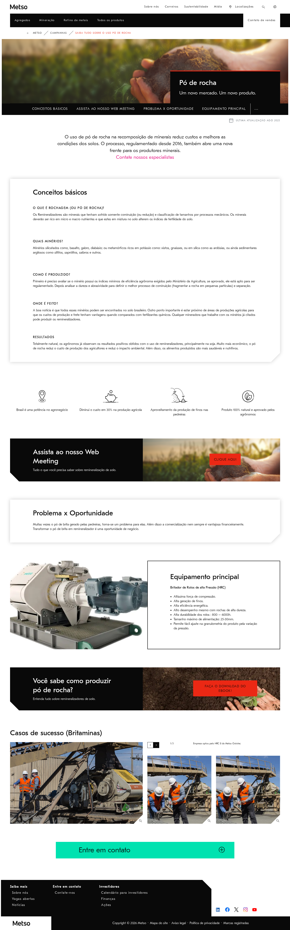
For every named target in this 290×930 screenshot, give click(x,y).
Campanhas (58, 33)
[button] (256, 109)
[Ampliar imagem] (140, 820)
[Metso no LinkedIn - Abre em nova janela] (218, 910)
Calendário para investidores (124, 893)
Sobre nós (20, 893)
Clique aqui (225, 459)
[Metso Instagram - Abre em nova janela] (245, 909)
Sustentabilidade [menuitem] (196, 6)
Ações (106, 905)
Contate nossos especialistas (145, 157)
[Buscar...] (263, 7)
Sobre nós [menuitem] (151, 6)
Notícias (18, 905)
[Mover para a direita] (156, 745)
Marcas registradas (236, 923)
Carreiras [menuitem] (172, 6)
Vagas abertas (23, 899)
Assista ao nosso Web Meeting (106, 109)
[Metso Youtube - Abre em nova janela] (254, 910)
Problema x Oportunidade (169, 109)
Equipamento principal (224, 109)
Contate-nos (65, 893)
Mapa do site (159, 923)
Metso (37, 33)
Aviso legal (178, 923)
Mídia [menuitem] (218, 6)
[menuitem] (241, 7)
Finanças (108, 899)
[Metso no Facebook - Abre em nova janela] (227, 909)
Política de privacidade (205, 923)
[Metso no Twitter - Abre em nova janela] (236, 909)
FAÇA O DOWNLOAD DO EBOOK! (225, 689)
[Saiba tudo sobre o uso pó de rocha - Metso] (33, 7)
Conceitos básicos (50, 109)
